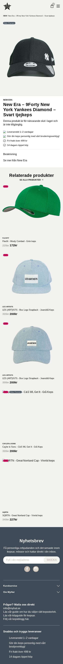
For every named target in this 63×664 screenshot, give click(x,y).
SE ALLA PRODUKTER (30, 180)
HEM (5, 16)
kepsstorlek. (49, 611)
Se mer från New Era (15, 160)
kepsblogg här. (20, 619)
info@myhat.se (11, 608)
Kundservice (10, 585)
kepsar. (31, 615)
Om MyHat (9, 592)
